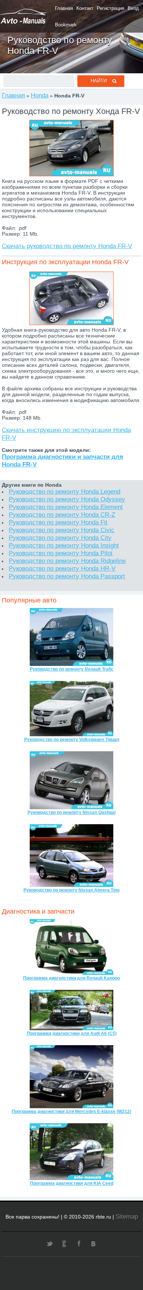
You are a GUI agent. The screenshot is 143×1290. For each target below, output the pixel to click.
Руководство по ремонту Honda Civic (61, 530)
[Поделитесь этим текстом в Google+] (64, 1243)
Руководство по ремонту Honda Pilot (61, 553)
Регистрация (110, 8)
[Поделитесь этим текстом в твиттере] (49, 1243)
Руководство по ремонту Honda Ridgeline (67, 560)
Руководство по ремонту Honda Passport (67, 576)
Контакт (85, 8)
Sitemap (126, 1216)
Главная (64, 8)
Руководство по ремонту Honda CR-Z (62, 514)
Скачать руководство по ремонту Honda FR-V (67, 246)
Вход (133, 8)
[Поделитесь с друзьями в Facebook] (79, 1243)
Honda (39, 95)
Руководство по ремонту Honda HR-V (62, 568)
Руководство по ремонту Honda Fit (58, 522)
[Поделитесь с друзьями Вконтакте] (93, 1243)
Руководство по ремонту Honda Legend (64, 491)
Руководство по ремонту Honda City (60, 537)
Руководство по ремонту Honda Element (66, 507)
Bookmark (66, 24)
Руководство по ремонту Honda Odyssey (67, 499)
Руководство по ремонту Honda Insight (64, 545)
